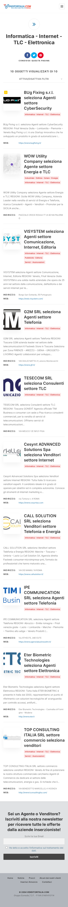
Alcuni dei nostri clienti (50, 878)
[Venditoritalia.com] (17, 6)
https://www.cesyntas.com (31, 502)
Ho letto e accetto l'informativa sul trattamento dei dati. (36, 849)
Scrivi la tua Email (34, 836)
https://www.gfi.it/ (27, 365)
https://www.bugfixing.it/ (30, 143)
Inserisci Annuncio (28, 882)
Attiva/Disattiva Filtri (34, 78)
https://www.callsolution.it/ (31, 574)
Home (10, 878)
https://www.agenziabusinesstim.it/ (35, 642)
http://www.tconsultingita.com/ (33, 792)
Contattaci (47, 882)
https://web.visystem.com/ (31, 298)
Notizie (21, 878)
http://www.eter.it (26, 716)
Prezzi (32, 878)
